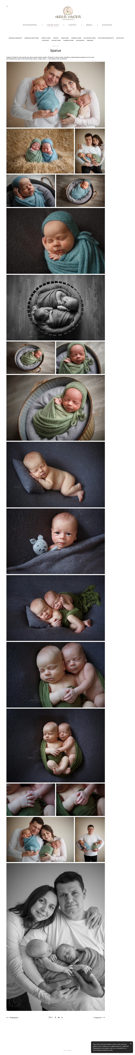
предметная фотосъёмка (32, 38)
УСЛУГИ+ (73, 25)
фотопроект (45, 40)
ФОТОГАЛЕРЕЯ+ (30, 25)
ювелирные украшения (15, 38)
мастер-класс (120, 38)
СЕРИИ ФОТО (53, 25)
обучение (56, 38)
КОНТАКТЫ (107, 25)
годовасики (90, 40)
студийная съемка (68, 40)
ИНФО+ (89, 25)
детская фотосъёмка (90, 38)
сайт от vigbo (67, 1050)
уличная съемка (56, 40)
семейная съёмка (76, 38)
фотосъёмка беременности (106, 38)
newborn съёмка (46, 38)
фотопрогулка (80, 40)
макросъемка (65, 38)
